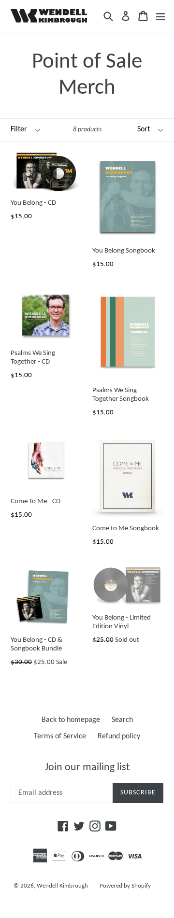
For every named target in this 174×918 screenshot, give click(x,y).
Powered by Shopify (125, 886)
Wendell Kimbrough (62, 886)
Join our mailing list (87, 767)
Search (122, 720)
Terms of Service (60, 736)
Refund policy (119, 736)
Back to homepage (71, 720)
